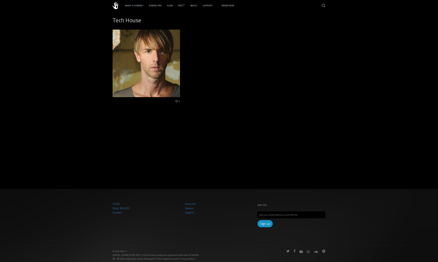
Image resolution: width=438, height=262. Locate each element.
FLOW (116, 203)
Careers (189, 208)
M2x (122, 208)
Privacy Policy (187, 259)
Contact (117, 212)
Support (189, 212)
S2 (128, 208)
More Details (147, 61)
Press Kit (190, 203)
